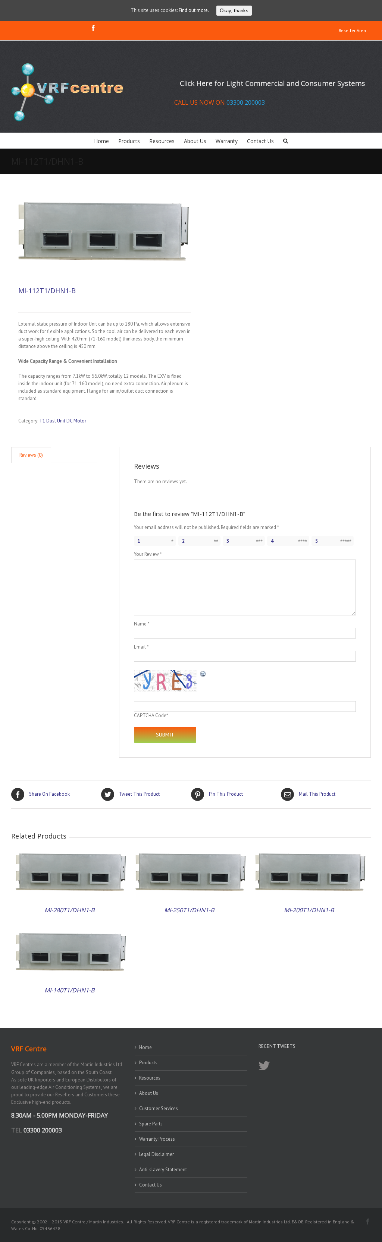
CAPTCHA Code (150, 715)
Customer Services (158, 1108)
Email (141, 647)
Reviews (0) (31, 455)
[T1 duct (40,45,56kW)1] (101, 233)
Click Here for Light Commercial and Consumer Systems (272, 83)
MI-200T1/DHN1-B (309, 910)
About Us (148, 1093)
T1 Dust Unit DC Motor (62, 421)
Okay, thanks (234, 10)
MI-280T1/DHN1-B (69, 910)
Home (145, 1047)
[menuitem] (352, 31)
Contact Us (150, 1185)
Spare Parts (151, 1124)
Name (141, 624)
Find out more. (194, 10)
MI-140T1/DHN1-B (69, 990)
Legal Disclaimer (156, 1154)
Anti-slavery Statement (163, 1169)
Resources (149, 1078)
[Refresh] (203, 674)
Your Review (148, 554)
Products (148, 1062)
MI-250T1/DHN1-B (189, 910)
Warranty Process (157, 1139)
